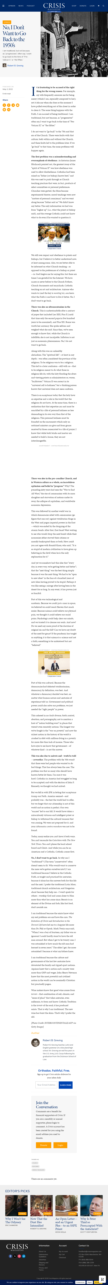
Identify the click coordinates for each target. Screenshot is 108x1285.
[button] (102, 1279)
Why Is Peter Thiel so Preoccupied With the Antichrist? (91, 1224)
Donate (83, 6)
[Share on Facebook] (8, 105)
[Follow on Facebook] (10, 1256)
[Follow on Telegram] (23, 1256)
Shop (74, 6)
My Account (63, 1251)
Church (35, 1163)
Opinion (11, 6)
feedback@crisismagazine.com (90, 1251)
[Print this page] (4, 109)
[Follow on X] (15, 1256)
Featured (35, 1166)
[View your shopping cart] (98, 6)
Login (92, 6)
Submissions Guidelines (43, 1255)
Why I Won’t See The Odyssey (15, 1220)
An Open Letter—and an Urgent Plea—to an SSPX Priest (66, 1224)
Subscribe (65, 1085)
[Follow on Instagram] (19, 1256)
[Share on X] (4, 105)
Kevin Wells (60, 1232)
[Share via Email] (17, 105)
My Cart (62, 1254)
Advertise (42, 1260)
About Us (42, 1251)
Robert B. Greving (15, 65)
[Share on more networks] (8, 109)
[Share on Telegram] (13, 105)
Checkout (62, 1257)
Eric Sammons (11, 1225)
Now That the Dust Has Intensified (38, 1222)
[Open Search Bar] (103, 6)
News (21, 6)
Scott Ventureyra (88, 1232)
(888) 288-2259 (88, 1262)
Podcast (31, 6)
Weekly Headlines (38, 1170)
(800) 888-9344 (87, 1260)
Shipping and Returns (43, 1263)
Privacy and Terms (43, 1269)
